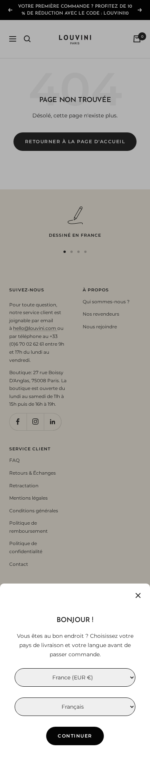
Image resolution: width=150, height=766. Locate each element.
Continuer (75, 736)
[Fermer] (138, 595)
